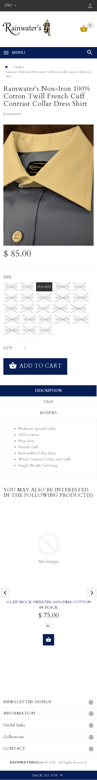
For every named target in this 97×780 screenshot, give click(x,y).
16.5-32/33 (44, 298)
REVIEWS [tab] (48, 412)
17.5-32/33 (60, 309)
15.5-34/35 (62, 287)
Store (27, 762)
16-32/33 (79, 287)
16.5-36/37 (81, 298)
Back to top (46, 775)
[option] (48, 185)
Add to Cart (40, 366)
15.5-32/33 (44, 287)
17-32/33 (11, 309)
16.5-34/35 (62, 298)
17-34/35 (27, 309)
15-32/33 (11, 287)
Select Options (48, 639)
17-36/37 (43, 309)
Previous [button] (5, 593)
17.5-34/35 (78, 309)
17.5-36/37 (12, 320)
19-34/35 (29, 330)
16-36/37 (27, 298)
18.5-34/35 (62, 320)
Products (19, 67)
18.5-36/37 (81, 320)
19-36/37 (45, 330)
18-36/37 (45, 320)
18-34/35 (29, 320)
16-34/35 (11, 298)
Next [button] (92, 593)
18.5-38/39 (12, 330)
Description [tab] (48, 390)
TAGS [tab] (48, 401)
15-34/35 (27, 287)
